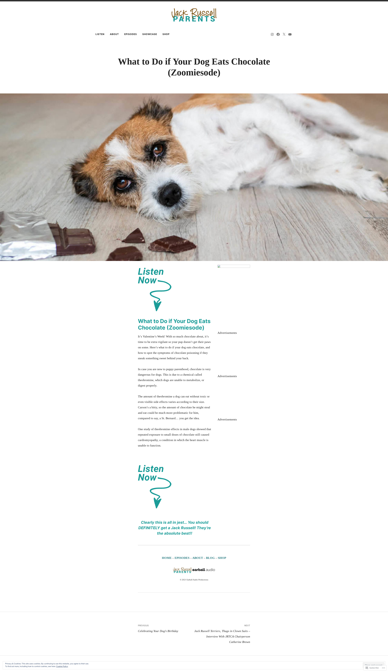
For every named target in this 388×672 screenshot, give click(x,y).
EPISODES (182, 557)
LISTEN (99, 34)
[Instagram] (272, 34)
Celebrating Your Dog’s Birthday (158, 628)
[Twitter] (284, 34)
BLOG (211, 557)
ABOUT (114, 34)
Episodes (130, 34)
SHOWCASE (149, 34)
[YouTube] (290, 34)
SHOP (166, 34)
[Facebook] (278, 34)
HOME (167, 557)
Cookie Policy (62, 666)
